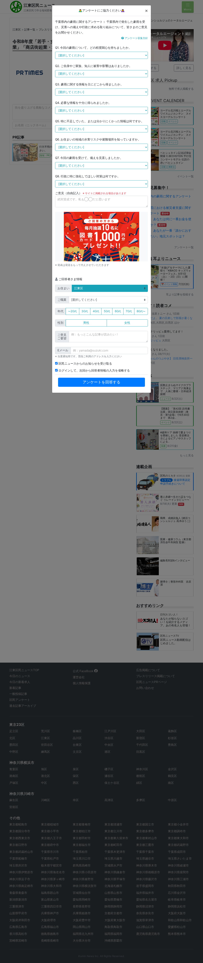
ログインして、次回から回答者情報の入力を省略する (94, 370)
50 (107, 311)
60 (118, 311)
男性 (86, 323)
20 (72, 311)
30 (84, 311)
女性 (127, 323)
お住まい (63, 288)
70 (129, 311)
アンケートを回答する (101, 382)
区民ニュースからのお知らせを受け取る (85, 363)
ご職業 (61, 300)
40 (96, 311)
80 (141, 311)
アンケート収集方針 (136, 38)
